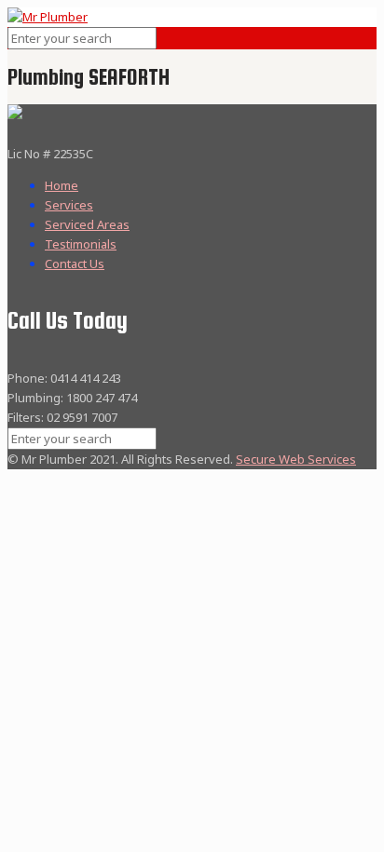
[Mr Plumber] (47, 16)
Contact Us (74, 263)
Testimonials (81, 244)
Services (69, 204)
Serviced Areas (87, 224)
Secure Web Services (296, 459)
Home (61, 185)
